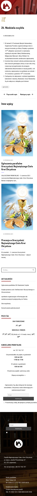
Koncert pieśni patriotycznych (10, 308)
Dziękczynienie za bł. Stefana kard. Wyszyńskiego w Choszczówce (17, 291)
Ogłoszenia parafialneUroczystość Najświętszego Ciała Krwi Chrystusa (17, 166)
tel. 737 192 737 (18, 350)
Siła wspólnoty (6, 303)
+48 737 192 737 (20, 467)
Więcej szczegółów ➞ (18, 375)
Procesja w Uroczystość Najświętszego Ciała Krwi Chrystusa (13, 243)
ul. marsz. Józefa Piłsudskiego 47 (15, 460)
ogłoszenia (5, 87)
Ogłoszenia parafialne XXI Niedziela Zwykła (15, 285)
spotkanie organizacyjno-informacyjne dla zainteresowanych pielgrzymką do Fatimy (14, 298)
